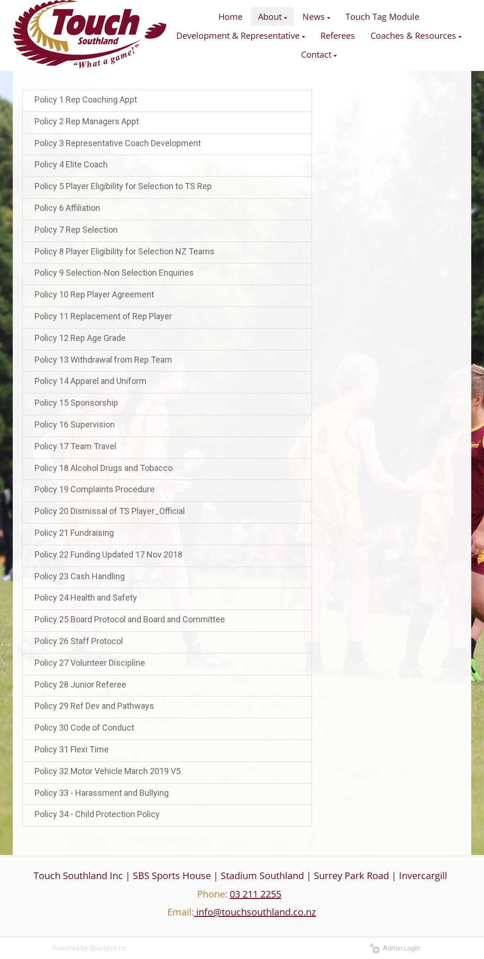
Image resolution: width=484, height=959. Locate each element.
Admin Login (400, 948)
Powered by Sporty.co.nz (89, 948)
